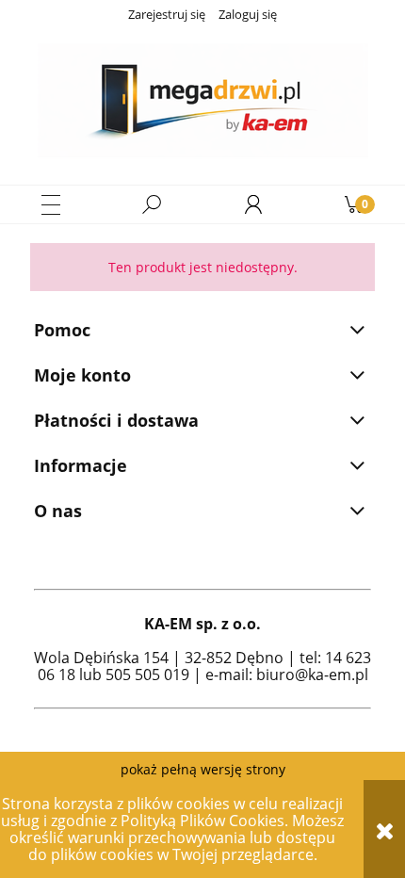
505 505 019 (147, 674)
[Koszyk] (354, 204)
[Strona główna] (202, 101)
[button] (50, 205)
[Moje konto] (253, 204)
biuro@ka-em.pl (312, 674)
